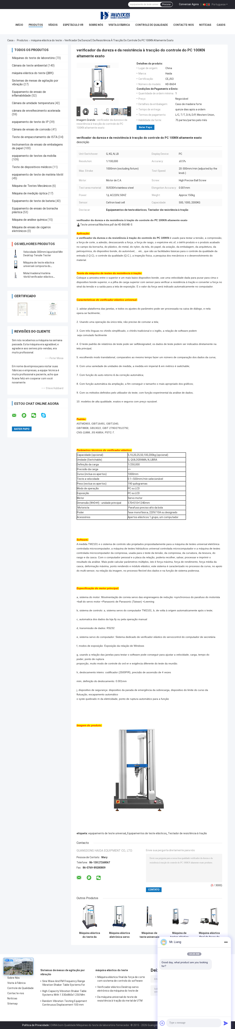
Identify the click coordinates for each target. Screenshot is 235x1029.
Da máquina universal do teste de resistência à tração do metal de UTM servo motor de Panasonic (120, 999)
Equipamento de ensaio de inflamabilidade (29, 93)
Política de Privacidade (35, 1025)
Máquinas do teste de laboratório (33, 58)
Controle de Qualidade (151, 24)
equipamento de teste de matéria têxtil (37, 174)
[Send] (226, 1023)
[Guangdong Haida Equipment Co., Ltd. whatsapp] (26, 415)
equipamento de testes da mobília (34, 156)
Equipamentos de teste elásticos (147, 833)
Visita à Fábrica (119, 24)
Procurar (166, 4)
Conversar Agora (189, 4)
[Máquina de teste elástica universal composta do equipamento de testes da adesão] (16, 264)
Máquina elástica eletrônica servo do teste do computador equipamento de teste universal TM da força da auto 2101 (119, 935)
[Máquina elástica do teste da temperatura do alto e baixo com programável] (89, 917)
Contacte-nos (183, 24)
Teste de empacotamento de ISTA (34, 137)
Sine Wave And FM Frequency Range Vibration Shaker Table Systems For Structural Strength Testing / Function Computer (65, 983)
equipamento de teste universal (107, 833)
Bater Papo (145, 127)
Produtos (36, 24)
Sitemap (12, 1003)
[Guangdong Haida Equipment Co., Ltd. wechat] (36, 415)
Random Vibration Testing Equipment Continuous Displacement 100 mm (64, 1003)
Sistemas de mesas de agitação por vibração (62, 972)
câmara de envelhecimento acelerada (36, 110)
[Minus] (226, 942)
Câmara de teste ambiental (29, 65)
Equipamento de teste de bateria (33, 201)
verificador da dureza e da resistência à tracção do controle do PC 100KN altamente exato (102, 123)
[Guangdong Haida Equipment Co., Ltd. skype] (45, 415)
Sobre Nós (96, 24)
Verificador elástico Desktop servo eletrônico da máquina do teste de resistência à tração (118, 989)
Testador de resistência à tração (187, 833)
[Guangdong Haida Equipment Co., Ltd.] (117, 16)
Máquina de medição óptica (29, 193)
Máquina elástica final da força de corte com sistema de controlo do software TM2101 (209, 935)
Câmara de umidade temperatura (33, 103)
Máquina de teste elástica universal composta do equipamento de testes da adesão (43, 266)
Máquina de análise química (29, 219)
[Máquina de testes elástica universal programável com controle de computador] (179, 917)
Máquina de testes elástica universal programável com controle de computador (179, 935)
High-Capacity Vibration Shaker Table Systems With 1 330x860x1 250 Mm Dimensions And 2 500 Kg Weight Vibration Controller (64, 993)
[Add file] (162, 1023)
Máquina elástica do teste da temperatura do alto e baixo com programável (89, 935)
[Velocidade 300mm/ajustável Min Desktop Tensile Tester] (16, 253)
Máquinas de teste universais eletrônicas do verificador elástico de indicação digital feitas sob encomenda (149, 935)
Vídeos (52, 24)
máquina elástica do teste (46, 40)
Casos (221, 24)
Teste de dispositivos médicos (32, 167)
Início (19, 24)
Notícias (205, 24)
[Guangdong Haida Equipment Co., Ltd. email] (16, 415)
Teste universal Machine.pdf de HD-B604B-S (106, 224)
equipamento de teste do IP (30, 122)
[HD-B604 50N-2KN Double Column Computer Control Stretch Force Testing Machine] (98, 84)
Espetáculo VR (73, 24)
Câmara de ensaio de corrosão (31, 129)
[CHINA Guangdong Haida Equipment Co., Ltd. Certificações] (22, 309)
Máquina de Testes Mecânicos (32, 186)
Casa (10, 40)
